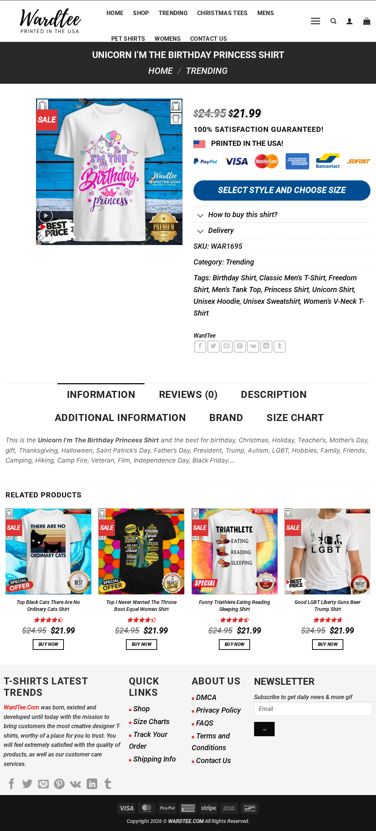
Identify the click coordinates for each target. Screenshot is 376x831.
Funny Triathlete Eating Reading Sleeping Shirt (234, 605)
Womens (168, 38)
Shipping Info (154, 759)
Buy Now (48, 644)
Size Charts (151, 721)
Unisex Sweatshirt (271, 301)
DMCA (206, 697)
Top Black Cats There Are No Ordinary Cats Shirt (48, 605)
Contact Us (208, 38)
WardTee (205, 335)
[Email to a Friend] (227, 347)
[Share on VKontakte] (253, 347)
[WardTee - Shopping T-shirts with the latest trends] (50, 21)
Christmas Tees (222, 13)
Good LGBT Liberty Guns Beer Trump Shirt (327, 605)
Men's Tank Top (236, 289)
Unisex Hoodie (217, 301)
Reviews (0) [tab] (188, 394)
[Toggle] (201, 216)
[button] (315, 21)
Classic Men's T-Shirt (292, 277)
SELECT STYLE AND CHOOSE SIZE (282, 190)
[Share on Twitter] (213, 347)
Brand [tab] (226, 418)
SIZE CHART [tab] (295, 418)
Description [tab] (274, 394)
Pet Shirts (128, 38)
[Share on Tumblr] (280, 347)
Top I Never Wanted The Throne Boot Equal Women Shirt (141, 605)
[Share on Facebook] (200, 347)
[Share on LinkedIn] (266, 347)
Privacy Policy (218, 710)
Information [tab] (101, 394)
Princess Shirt (286, 289)
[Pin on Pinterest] (240, 347)
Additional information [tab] (120, 418)
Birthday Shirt (234, 277)
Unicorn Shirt (333, 289)
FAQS (204, 723)
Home (114, 13)
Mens (265, 13)
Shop (141, 13)
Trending (173, 13)
